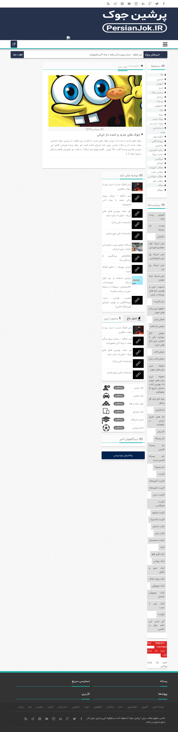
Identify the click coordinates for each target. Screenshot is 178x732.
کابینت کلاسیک (157, 520)
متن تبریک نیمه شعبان (156, 278)
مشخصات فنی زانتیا (121, 222)
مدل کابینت (158, 302)
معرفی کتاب (158, 352)
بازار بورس (129, 388)
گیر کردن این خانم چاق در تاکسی (156, 625)
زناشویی (159, 146)
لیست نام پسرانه (156, 228)
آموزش (160, 84)
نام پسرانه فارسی (156, 447)
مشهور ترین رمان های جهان (156, 311)
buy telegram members (157, 645)
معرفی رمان (159, 319)
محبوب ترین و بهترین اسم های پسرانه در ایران (156, 291)
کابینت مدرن (158, 495)
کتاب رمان (159, 534)
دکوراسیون (158, 137)
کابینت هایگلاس (160, 504)
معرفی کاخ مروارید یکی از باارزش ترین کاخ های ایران (156, 339)
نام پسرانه (159, 439)
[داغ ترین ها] (14, 45)
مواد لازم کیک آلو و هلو (156, 401)
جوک (160, 115)
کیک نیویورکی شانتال (156, 595)
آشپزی (160, 79)
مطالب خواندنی (155, 177)
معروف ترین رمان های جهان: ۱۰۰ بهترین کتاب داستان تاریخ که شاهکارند (156, 384)
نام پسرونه (159, 467)
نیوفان (160, 190)
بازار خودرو (129, 396)
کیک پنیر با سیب (156, 606)
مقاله (160, 185)
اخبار (160, 88)
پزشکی (159, 97)
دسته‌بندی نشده (159, 130)
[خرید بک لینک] (61, 38)
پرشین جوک (157, 92)
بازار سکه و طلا (129, 404)
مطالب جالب (157, 172)
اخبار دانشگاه (129, 420)
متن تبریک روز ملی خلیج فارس (156, 256)
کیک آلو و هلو (158, 554)
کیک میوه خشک (156, 579)
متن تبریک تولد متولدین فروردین (156, 246)
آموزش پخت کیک (156, 217)
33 (161, 75)
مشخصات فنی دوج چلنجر (118, 233)
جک (161, 110)
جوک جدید (158, 119)
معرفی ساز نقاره (157, 326)
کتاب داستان (158, 527)
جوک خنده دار (156, 124)
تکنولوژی (159, 106)
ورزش (20, 707)
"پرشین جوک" (134, 718)
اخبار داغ (132, 318)
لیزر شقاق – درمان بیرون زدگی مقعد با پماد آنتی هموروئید (115, 55)
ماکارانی (160, 237)
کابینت (161, 474)
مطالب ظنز (158, 181)
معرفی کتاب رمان (156, 359)
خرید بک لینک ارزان (157, 653)
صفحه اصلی (158, 707)
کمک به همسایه (156, 540)
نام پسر (160, 432)
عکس (50, 707)
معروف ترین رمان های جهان (156, 368)
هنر (29, 707)
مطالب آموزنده (156, 168)
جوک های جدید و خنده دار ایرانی (118, 135)
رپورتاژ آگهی (157, 141)
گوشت (161, 615)
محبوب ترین (111, 318)
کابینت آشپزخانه (156, 481)
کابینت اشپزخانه (156, 488)
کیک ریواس (158, 561)
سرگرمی (159, 159)
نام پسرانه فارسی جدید (156, 458)
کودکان (160, 163)
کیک (162, 547)
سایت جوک (157, 154)
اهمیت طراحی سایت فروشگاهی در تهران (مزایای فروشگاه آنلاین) (116, 302)
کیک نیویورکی (158, 586)
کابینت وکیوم (158, 513)
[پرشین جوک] (134, 32)
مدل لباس (62, 707)
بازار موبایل (129, 412)
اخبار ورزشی (129, 428)
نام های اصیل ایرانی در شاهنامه (156, 421)
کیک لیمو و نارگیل (156, 570)
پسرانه (160, 101)
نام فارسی (159, 410)
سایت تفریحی (156, 150)
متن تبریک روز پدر (156, 267)
